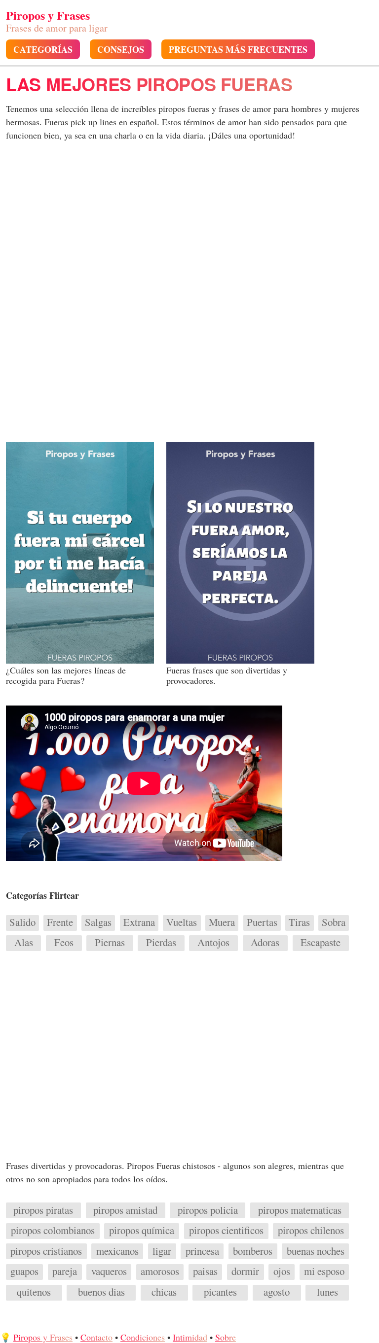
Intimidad (190, 1337)
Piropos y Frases (43, 1337)
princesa (202, 1251)
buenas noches (315, 1251)
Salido (22, 922)
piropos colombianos (53, 1230)
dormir (245, 1271)
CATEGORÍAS (43, 49)
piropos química (141, 1230)
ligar (161, 1251)
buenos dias (101, 1292)
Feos (64, 942)
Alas (23, 942)
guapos (24, 1271)
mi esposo (324, 1271)
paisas (205, 1271)
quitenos (34, 1292)
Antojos (213, 942)
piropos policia (208, 1210)
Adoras (265, 942)
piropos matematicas (299, 1210)
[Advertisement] (189, 226)
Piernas (110, 942)
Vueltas (181, 922)
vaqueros (109, 1271)
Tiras (299, 922)
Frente (60, 922)
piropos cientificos (226, 1230)
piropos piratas (43, 1210)
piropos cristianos (46, 1251)
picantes (220, 1292)
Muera (222, 922)
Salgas (98, 922)
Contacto (96, 1337)
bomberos (252, 1251)
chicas (164, 1292)
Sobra (333, 922)
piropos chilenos (311, 1230)
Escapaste (321, 942)
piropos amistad (125, 1210)
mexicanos (117, 1251)
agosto (277, 1292)
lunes (327, 1292)
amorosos (160, 1271)
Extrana (139, 922)
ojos (281, 1271)
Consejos (120, 49)
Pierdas (161, 942)
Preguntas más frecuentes (238, 49)
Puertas (262, 922)
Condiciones (142, 1337)
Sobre (225, 1337)
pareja (64, 1271)
